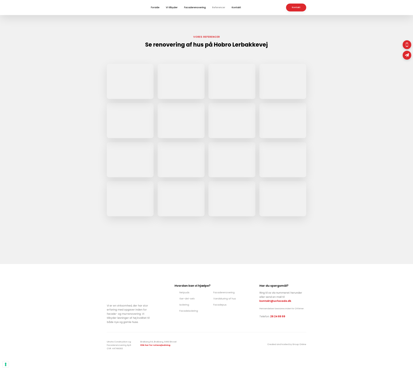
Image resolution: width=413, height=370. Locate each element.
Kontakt (236, 7)
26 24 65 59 (277, 316)
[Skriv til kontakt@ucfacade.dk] (407, 55)
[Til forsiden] (114, 7)
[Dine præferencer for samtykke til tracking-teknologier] (6, 364)
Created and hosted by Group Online (286, 344)
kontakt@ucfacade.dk (275, 301)
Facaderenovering (195, 7)
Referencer (218, 7)
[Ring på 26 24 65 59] (407, 44)
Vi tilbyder (172, 7)
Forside (155, 7)
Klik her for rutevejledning (155, 345)
